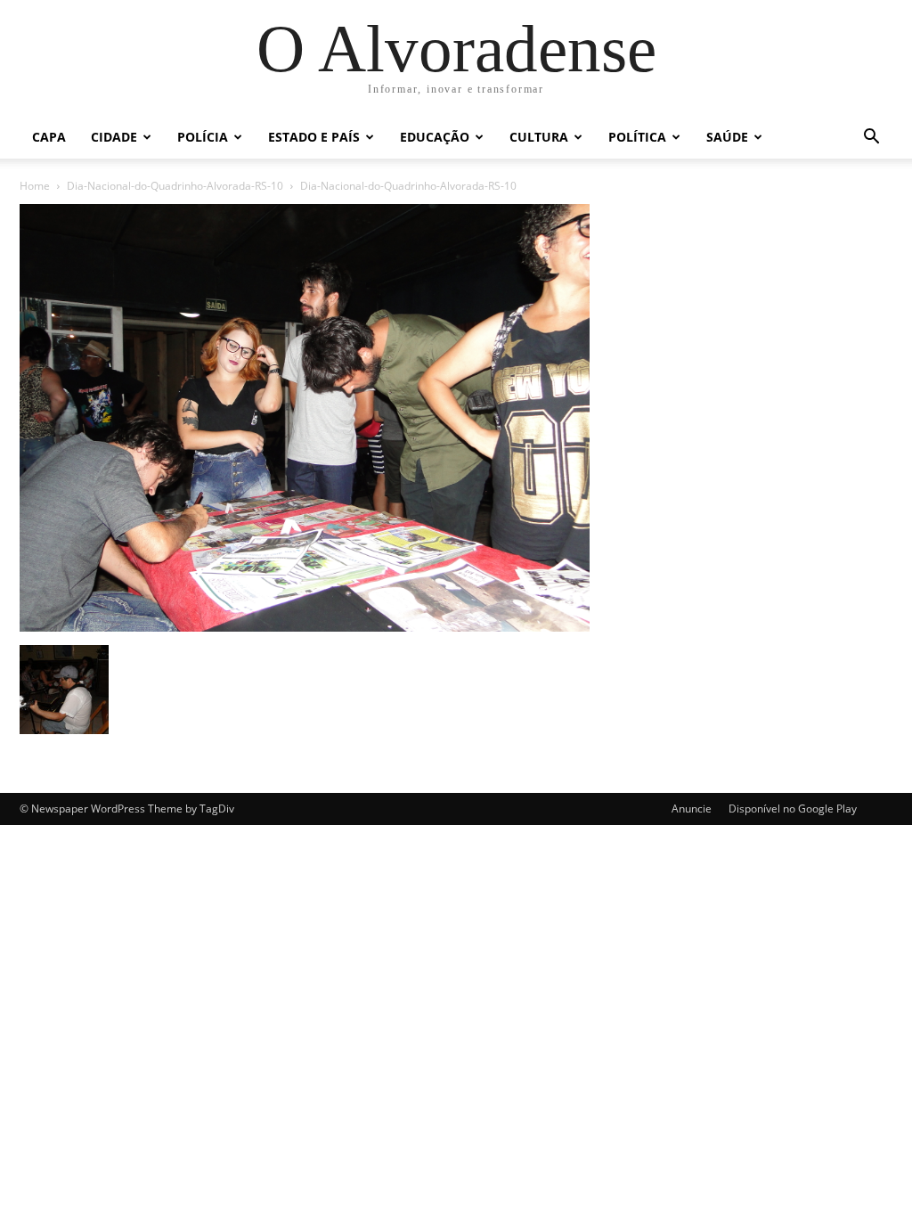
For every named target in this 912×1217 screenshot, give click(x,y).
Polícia (202, 136)
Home (35, 185)
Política (637, 136)
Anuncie (692, 808)
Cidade (114, 136)
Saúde (727, 136)
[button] (871, 138)
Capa (49, 136)
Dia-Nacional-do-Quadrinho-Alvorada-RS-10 (175, 185)
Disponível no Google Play (793, 808)
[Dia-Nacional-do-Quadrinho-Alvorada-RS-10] (305, 626)
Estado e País (314, 136)
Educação (434, 136)
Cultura (538, 136)
